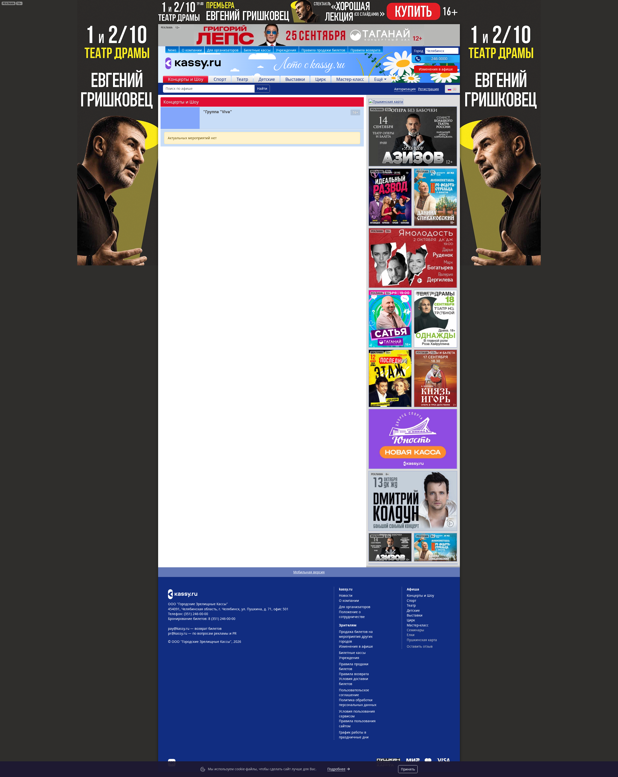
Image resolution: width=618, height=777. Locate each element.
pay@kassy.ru (178, 628)
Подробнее (336, 769)
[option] (309, 35)
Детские (267, 79)
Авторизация (405, 89)
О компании (192, 50)
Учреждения (286, 50)
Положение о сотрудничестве (352, 614)
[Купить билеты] (182, 593)
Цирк (320, 79)
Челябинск (435, 51)
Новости (345, 595)
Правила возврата (365, 50)
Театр (242, 79)
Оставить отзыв (420, 646)
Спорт (220, 79)
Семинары (415, 630)
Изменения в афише (436, 69)
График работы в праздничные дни (354, 734)
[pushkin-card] (385, 101)
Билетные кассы (257, 50)
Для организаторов (223, 50)
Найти (262, 88)
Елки (410, 634)
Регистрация (428, 89)
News (172, 50)
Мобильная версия (309, 572)
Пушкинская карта (422, 640)
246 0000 (439, 58)
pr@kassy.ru (177, 633)
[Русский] (449, 88)
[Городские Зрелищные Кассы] (191, 64)
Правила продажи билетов (323, 50)
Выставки (295, 79)
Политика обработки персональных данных (357, 702)
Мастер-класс (350, 79)
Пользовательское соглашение (354, 692)
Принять (408, 769)
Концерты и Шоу (185, 79)
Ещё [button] (378, 79)
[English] (454, 88)
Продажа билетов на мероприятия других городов (356, 636)
